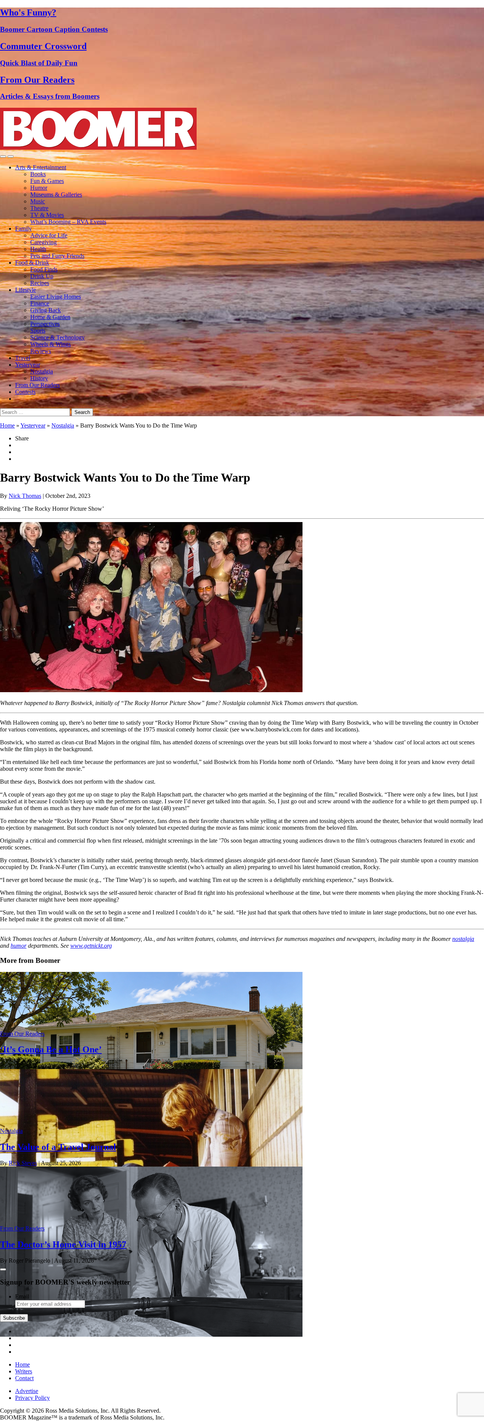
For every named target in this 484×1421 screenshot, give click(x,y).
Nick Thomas (25, 496)
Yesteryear (27, 364)
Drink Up (41, 276)
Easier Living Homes (55, 296)
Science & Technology (57, 337)
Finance (39, 303)
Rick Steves (23, 1163)
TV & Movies (47, 215)
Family (23, 228)
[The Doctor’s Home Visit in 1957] (151, 1334)
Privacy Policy (32, 1398)
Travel (22, 358)
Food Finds (43, 269)
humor (18, 945)
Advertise (26, 1391)
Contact (24, 1378)
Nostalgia (41, 371)
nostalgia (463, 939)
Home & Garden (50, 317)
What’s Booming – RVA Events (68, 221)
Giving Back (45, 310)
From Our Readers (37, 385)
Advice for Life (48, 235)
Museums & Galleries (56, 194)
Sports (37, 330)
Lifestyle (25, 290)
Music (37, 201)
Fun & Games (47, 181)
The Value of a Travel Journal (58, 1147)
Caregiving (43, 242)
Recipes (39, 283)
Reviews (40, 351)
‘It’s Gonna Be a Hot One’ (51, 1049)
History (39, 378)
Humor (38, 187)
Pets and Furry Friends (57, 256)
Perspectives (45, 324)
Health (38, 249)
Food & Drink (32, 262)
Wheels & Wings (50, 344)
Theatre (39, 208)
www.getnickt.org (91, 945)
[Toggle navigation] (3, 156)
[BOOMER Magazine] (98, 147)
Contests (25, 392)
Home (7, 425)
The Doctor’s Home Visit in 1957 (63, 1244)
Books (38, 174)
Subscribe (14, 1318)
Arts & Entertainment (40, 167)
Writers (23, 1371)
